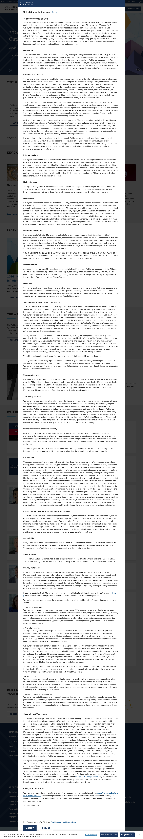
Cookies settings (91, 835)
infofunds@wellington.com (86, 777)
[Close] (139, 834)
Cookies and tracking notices (63, 822)
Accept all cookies (127, 835)
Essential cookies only (109, 835)
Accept (30, 828)
